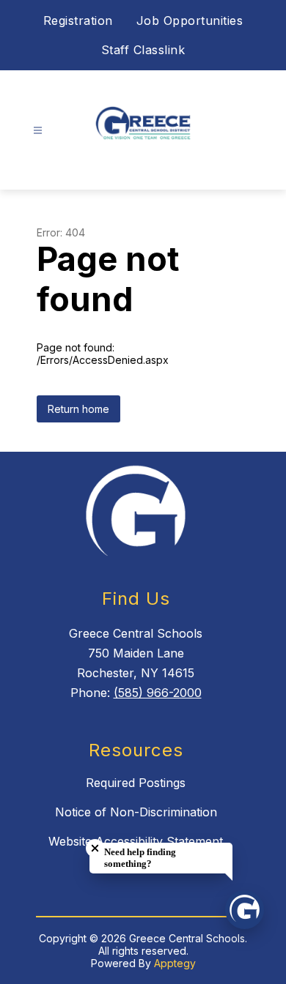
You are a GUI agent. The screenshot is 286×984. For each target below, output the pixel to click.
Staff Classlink (143, 49)
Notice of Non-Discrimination (136, 812)
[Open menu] (37, 130)
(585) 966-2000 (158, 692)
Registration (78, 20)
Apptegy (175, 963)
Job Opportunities (189, 20)
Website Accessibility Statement (135, 841)
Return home (78, 409)
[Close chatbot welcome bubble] (95, 848)
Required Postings (136, 782)
